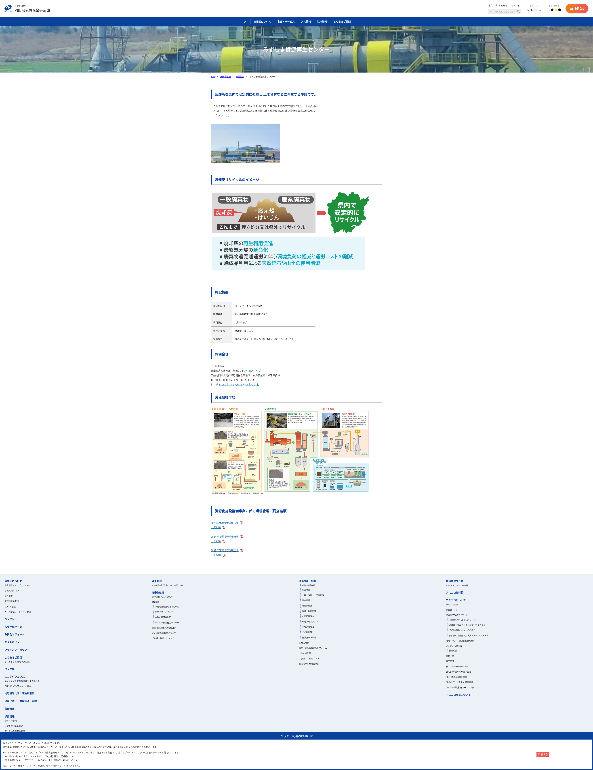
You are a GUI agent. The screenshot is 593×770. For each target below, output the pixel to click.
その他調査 (307, 632)
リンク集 (10, 669)
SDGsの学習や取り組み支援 (458, 671)
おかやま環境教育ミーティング (460, 687)
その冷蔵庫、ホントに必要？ (462, 629)
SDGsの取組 (10, 606)
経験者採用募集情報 (14, 725)
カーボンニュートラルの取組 (18, 611)
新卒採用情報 (11, 720)
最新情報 (10, 708)
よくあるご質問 (342, 21)
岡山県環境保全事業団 (27, 8)
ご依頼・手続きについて (163, 638)
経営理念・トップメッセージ (18, 585)
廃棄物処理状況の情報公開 (164, 627)
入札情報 (306, 21)
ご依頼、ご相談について (310, 658)
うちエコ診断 (452, 604)
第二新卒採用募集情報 (15, 731)
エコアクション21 (15, 676)
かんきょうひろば (454, 645)
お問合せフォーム (14, 634)
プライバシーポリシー (17, 650)
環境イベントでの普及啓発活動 (460, 640)
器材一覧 (450, 655)
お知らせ (503, 5)
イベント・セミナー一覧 (457, 585)
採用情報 (322, 21)
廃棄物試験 (307, 605)
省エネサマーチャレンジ (457, 666)
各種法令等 (304, 642)
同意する (543, 754)
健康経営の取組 (12, 601)
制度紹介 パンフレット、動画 (18, 685)
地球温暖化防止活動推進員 (19, 693)
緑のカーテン (452, 609)
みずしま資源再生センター (167, 622)
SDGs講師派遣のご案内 (456, 676)
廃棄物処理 (225, 76)
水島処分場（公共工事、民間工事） (168, 585)
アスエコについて (456, 600)
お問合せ (577, 8)
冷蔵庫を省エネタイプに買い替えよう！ (467, 624)
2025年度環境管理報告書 (225, 523)
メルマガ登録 (305, 653)
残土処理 (157, 581)
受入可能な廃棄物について (164, 632)
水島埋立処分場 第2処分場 (167, 606)
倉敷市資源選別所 (163, 617)
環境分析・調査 (307, 581)
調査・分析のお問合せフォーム (313, 647)
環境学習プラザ (454, 581)
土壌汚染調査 (308, 626)
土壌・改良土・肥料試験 (313, 595)
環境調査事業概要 (307, 585)
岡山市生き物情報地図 (309, 663)
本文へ (491, 5)
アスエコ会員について (458, 695)
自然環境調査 (308, 616)
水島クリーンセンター (165, 611)
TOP (244, 21)
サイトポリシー (13, 642)
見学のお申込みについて (163, 596)
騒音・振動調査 (309, 610)
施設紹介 (240, 76)
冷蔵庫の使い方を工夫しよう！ (463, 619)
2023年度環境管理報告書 (225, 550)
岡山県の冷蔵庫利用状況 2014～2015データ (468, 635)
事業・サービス (286, 21)
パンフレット (12, 619)
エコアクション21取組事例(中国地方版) (22, 680)
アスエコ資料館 (454, 592)
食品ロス (450, 660)
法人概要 (9, 595)
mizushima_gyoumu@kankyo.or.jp (239, 384)
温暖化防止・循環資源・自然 (21, 701)
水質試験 (306, 589)
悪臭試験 (306, 600)
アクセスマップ (252, 370)
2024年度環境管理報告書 (225, 536)
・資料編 (216, 527)
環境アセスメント (310, 621)
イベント (515, 5)
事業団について (262, 21)
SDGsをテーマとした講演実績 (459, 682)
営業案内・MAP (12, 590)
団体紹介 (453, 650)
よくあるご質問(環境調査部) (17, 661)
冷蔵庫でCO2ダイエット (457, 614)
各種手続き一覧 (13, 626)
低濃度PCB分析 (309, 637)
